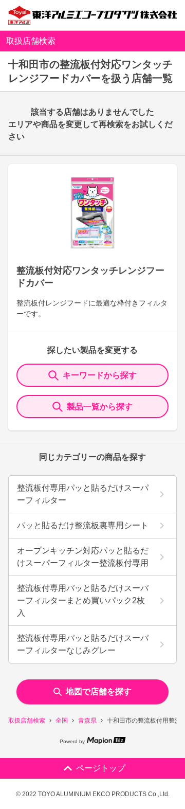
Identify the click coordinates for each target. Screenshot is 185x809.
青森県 (87, 720)
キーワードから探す (100, 375)
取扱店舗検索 (26, 720)
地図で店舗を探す (99, 691)
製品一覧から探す (100, 406)
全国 (61, 720)
